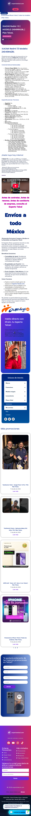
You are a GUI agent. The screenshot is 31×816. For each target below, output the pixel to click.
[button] (5, 421)
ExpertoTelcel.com (18, 286)
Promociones (9, 389)
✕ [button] (27, 812)
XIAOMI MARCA (7, 38)
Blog (7, 414)
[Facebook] (9, 745)
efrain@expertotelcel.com (15, 810)
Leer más (15, 493)
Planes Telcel (9, 402)
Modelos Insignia (10, 394)
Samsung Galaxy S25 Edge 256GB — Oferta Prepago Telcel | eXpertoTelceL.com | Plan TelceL (14, 18)
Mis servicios (9, 410)
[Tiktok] (22, 745)
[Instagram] (18, 745)
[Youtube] (13, 745)
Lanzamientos (10, 398)
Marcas (8, 385)
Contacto (8, 417)
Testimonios (9, 406)
